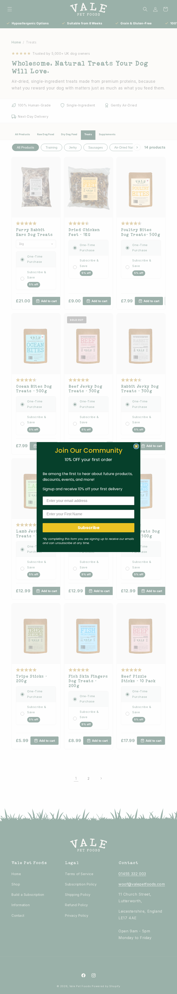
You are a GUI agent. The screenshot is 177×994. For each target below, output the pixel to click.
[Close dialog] (136, 446)
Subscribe (89, 527)
